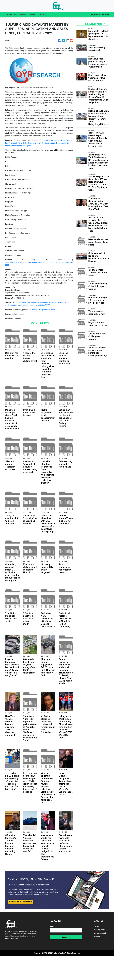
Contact (97, 937)
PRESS (32, 14)
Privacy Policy (99, 929)
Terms (96, 926)
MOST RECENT (20, 14)
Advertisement (100, 933)
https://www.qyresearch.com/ (43, 310)
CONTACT (42, 14)
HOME (9, 14)
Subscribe (66, 937)
